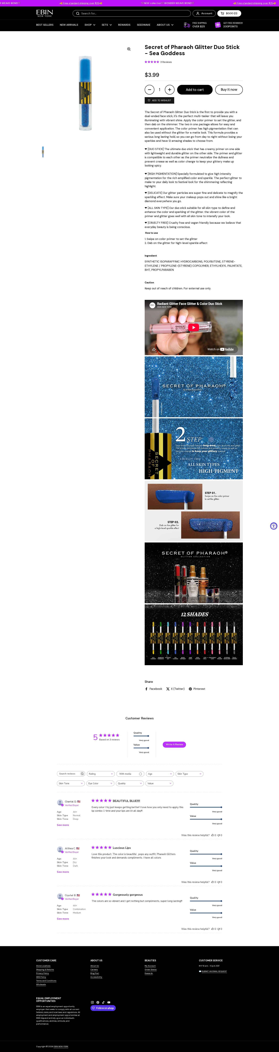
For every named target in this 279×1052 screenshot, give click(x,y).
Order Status (151, 969)
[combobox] (101, 774)
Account (206, 13)
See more (63, 825)
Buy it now (229, 89)
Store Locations (43, 966)
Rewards (149, 973)
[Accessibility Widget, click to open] (273, 526)
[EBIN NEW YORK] (44, 13)
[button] (229, 13)
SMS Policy (41, 977)
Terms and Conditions (46, 980)
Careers (94, 969)
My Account (150, 966)
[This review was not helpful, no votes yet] (218, 835)
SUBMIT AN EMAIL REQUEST (214, 971)
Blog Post (94, 973)
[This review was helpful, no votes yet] (213, 835)
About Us (94, 966)
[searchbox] (68, 773)
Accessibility (96, 977)
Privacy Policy (42, 973)
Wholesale (41, 984)
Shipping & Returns (45, 969)
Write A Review (174, 744)
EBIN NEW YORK (61, 1046)
